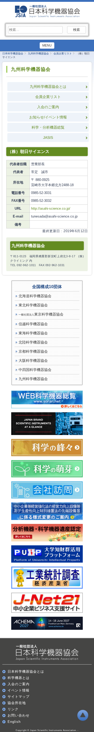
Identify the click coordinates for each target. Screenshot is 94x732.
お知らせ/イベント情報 (48, 117)
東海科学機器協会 (33, 333)
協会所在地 (17, 703)
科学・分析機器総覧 (48, 127)
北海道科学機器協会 (35, 296)
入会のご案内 (48, 107)
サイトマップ (19, 697)
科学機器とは (19, 678)
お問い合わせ (19, 715)
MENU (47, 45)
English (14, 722)
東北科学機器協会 (33, 305)
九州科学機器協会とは (48, 86)
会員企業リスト (48, 97)
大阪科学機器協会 (33, 360)
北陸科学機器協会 (33, 342)
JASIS (48, 137)
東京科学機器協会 (41, 314)
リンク (13, 709)
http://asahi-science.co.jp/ (50, 208)
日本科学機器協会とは (26, 671)
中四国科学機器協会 (35, 370)
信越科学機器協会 (33, 324)
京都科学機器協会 (33, 351)
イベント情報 (19, 690)
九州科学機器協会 (33, 379)
